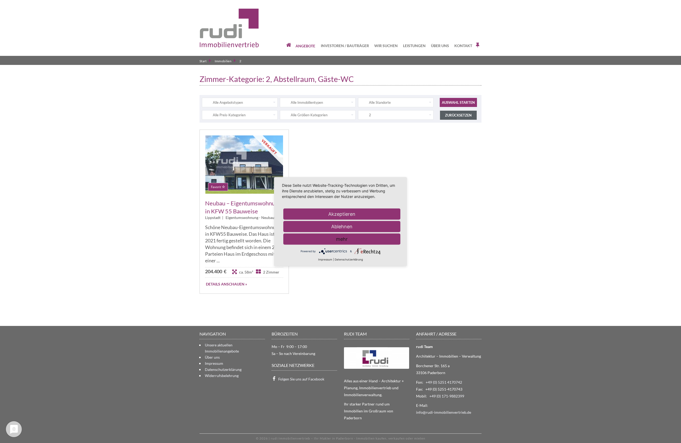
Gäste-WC (336, 79)
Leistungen (414, 45)
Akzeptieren (341, 214)
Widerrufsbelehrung (222, 375)
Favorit (216, 187)
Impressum (214, 363)
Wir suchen (386, 45)
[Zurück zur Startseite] (289, 45)
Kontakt (463, 45)
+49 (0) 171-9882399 (446, 396)
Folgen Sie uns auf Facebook (301, 379)
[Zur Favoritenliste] (478, 45)
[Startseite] (229, 28)
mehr (342, 239)
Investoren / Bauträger (345, 45)
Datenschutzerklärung (223, 369)
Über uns (440, 45)
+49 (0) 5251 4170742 (444, 382)
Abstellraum (294, 79)
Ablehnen (341, 226)
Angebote (305, 46)
